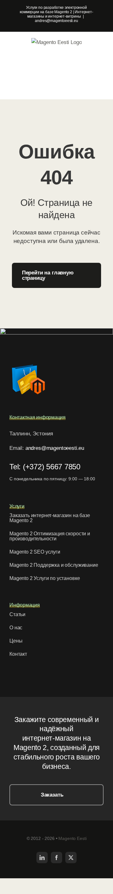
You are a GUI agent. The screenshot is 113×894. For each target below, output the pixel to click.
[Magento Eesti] (28, 363)
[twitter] (71, 857)
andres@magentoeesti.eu (56, 21)
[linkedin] (42, 857)
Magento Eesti (72, 838)
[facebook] (56, 857)
